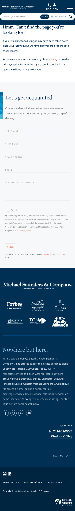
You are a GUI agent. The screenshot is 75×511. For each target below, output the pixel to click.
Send (10, 247)
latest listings (51, 399)
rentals (47, 389)
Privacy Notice (11, 482)
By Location (60, 16)
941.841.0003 (50, 5)
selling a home (33, 389)
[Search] (71, 16)
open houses (36, 399)
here (53, 59)
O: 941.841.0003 (60, 431)
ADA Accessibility (57, 482)
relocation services (54, 394)
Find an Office (61, 436)
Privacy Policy (26, 231)
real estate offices (13, 374)
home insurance (12, 399)
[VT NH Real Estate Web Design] (63, 502)
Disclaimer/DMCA (33, 482)
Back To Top (61, 455)
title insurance (33, 394)
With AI (45, 16)
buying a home (15, 389)
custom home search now (23, 404)
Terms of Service (62, 254)
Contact (66, 425)
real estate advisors (52, 374)
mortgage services (13, 394)
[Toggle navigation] (70, 7)
